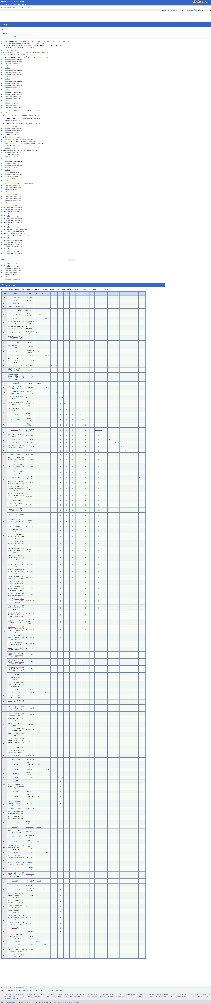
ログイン (208, 10)
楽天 (208, 996)
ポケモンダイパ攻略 (39, 994)
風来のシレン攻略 (35, 996)
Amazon (203, 996)
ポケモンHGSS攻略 (6, 994)
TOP (2, 29)
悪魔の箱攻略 (101, 996)
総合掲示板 (4, 41)
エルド (14, 425)
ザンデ (14, 869)
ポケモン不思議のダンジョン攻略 (53, 994)
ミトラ (14, 300)
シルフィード (14, 454)
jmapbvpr (7, 59)
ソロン (14, 351)
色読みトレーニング (168, 996)
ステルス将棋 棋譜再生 (180, 996)
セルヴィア (15, 477)
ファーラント (14, 419)
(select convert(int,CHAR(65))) (13, 183)
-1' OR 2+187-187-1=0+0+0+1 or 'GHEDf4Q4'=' (18, 143)
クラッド (14, 769)
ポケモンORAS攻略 (27, 994)
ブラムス (15, 337)
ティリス (14, 777)
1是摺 (6, 163)
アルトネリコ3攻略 (90, 994)
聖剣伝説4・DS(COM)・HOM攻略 (145, 994)
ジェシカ (14, 355)
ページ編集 (187, 10)
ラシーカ (14, 822)
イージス (14, 342)
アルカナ (14, 827)
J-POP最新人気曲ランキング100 (9, 998)
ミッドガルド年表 (11, 36)
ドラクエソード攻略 (192, 994)
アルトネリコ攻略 (68, 994)
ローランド (11, 391)
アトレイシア (14, 314)
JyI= (6, 172)
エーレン (11, 396)
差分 (197, 10)
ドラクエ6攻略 (202, 994)
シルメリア (13, 956)
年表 (5, 33)
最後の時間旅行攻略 (111, 996)
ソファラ (5, 52)
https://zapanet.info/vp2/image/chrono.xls (23, 43)
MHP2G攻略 (77, 996)
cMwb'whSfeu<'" (11, 231)
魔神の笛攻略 (121, 996)
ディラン (14, 885)
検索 (177, 10)
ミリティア (15, 889)
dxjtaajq (7, 63)
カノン (14, 383)
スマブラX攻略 (126, 994)
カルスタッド (29, 827)
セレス (10, 434)
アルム (10, 445)
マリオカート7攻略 (68, 996)
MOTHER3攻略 (46, 996)
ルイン (14, 318)
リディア (14, 852)
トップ (164, 10)
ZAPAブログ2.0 (158, 996)
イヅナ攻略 (129, 996)
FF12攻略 (27, 996)
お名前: (3, 259)
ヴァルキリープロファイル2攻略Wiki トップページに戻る (17, 987)
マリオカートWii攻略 (56, 996)
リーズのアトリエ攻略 (115, 994)
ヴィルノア (29, 791)
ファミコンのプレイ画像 (193, 996)
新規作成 (193, 10)
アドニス (11, 408)
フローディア (14, 430)
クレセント (15, 439)
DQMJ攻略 (158, 994)
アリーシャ (15, 944)
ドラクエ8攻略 (11, 996)
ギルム (10, 386)
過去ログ (201, 10)
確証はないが (33, 52)
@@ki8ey (7, 167)
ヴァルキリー (12, 955)
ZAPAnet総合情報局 (6, 7)
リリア (14, 841)
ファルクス (15, 332)
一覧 (168, 10)
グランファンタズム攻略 (102, 994)
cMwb (8, 207)
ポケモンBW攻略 (16, 994)
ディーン (14, 689)
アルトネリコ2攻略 (79, 994)
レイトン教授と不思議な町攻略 (89, 996)
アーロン (14, 414)
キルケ (14, 773)
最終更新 (172, 10)
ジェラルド (18, 365)
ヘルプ (180, 10)
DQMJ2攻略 (165, 994)
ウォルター (15, 836)
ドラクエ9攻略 (20, 996)
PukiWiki (10, 1002)
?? (5, 176)
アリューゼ (15, 941)
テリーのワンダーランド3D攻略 (178, 994)
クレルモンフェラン (17, 862)
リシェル (11, 402)
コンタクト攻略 (137, 996)
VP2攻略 (133, 994)
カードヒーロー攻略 (147, 996)
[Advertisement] (105, 15)
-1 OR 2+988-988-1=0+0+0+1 (13, 139)
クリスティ (15, 692)
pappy (39, 57)
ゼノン (14, 442)
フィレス (14, 451)
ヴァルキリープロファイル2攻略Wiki (13, 2)
